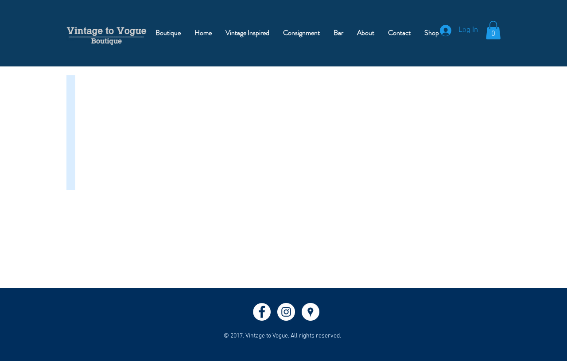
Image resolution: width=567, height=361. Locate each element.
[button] (493, 30)
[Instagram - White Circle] (286, 312)
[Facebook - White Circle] (262, 312)
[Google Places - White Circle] (310, 312)
